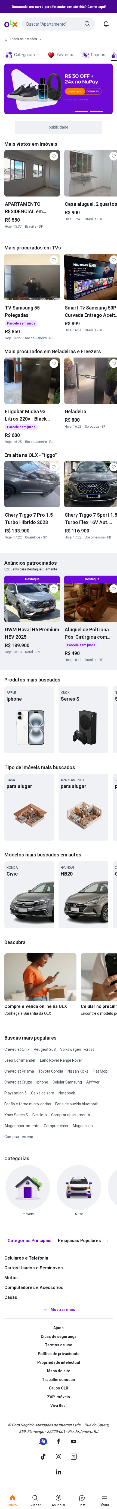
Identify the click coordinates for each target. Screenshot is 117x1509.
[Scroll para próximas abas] (108, 1241)
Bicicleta (39, 1115)
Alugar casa (82, 1126)
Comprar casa (56, 1126)
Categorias (24, 54)
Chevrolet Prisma (19, 1071)
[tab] (29, 1241)
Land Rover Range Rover (61, 1060)
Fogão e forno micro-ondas (27, 1104)
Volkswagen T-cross (77, 1049)
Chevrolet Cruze (18, 1082)
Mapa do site (58, 1371)
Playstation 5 (15, 1093)
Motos (11, 1277)
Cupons (98, 54)
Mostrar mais (63, 1309)
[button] (58, 24)
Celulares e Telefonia (26, 1258)
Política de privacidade (58, 1354)
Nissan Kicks (77, 1071)
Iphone (42, 1082)
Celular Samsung (67, 1082)
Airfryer (93, 1082)
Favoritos (66, 54)
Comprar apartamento (70, 1115)
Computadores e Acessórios (33, 1287)
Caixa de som (42, 1093)
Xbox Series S (16, 1115)
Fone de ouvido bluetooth (76, 1104)
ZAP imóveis (58, 1397)
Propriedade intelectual (58, 1362)
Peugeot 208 (45, 1049)
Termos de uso (58, 1345)
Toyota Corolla (50, 1071)
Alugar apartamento (21, 1126)
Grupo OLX (58, 1388)
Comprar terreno (18, 1137)
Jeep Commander (20, 1060)
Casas (10, 1297)
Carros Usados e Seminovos (33, 1267)
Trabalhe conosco (58, 1379)
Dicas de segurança (58, 1336)
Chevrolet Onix (16, 1049)
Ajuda (58, 1328)
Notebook (67, 1093)
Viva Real (58, 1405)
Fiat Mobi (100, 1071)
